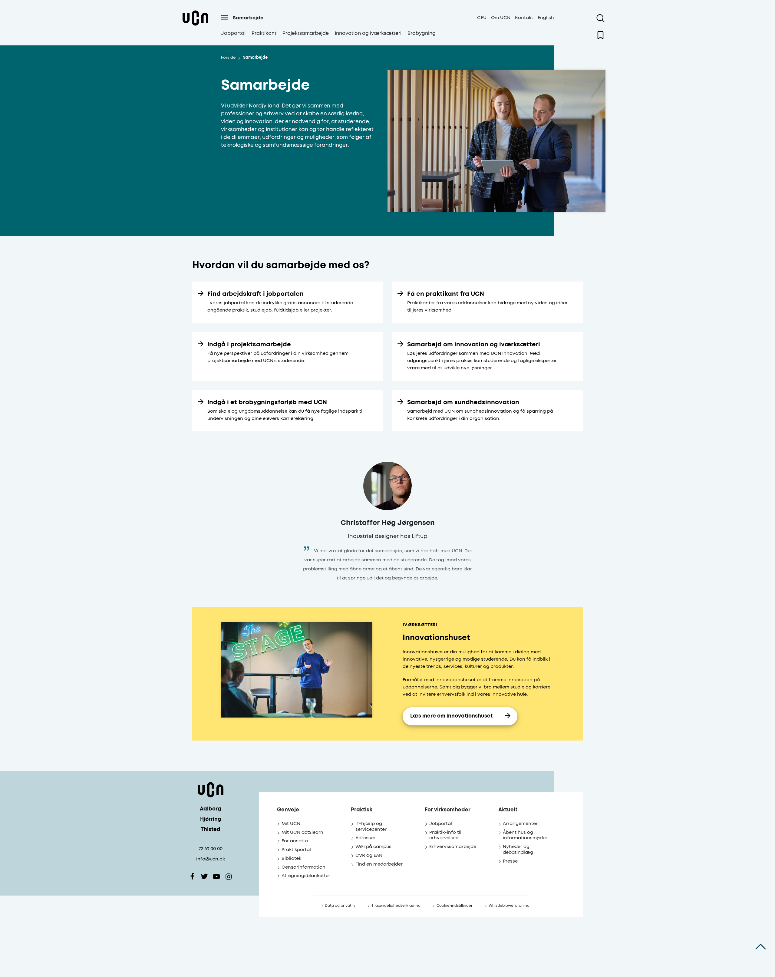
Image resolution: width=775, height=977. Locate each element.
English (546, 17)
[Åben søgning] (600, 18)
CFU (481, 17)
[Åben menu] (224, 17)
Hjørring (210, 819)
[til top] (760, 947)
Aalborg (210, 809)
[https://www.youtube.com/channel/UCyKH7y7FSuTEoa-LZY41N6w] (216, 876)
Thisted (210, 829)
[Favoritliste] (600, 35)
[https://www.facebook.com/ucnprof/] (192, 876)
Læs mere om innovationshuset (451, 716)
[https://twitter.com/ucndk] (204, 876)
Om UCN (500, 17)
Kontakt (524, 17)
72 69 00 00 (211, 849)
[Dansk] (195, 25)
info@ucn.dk (210, 859)
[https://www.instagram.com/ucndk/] (228, 876)
